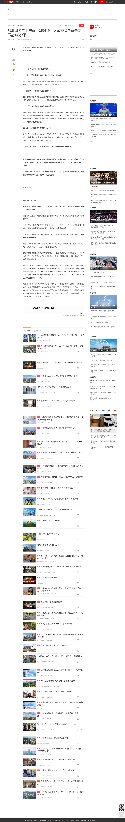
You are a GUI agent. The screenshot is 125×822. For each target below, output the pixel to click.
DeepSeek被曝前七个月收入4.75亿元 (101, 322)
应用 (23, 2)
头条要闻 (93, 101)
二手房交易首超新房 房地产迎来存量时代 (57, 770)
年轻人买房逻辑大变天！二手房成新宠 (56, 624)
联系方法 (56, 820)
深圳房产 (93, 36)
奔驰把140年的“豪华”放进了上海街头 (101, 360)
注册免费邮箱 (109, 2)
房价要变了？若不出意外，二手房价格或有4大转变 (61, 362)
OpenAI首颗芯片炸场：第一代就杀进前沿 (102, 327)
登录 (102, 2)
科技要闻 (93, 293)
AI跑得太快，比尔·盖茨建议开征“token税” (103, 190)
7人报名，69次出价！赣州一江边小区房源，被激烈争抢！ (60, 656)
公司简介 (50, 820)
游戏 (91, 410)
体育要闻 (93, 207)
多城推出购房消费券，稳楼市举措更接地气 (58, 428)
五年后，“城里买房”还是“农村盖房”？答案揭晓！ (60, 499)
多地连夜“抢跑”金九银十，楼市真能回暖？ (54, 387)
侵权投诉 (99, 820)
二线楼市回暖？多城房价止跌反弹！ (55, 738)
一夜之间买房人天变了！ (51, 577)
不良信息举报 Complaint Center (83, 820)
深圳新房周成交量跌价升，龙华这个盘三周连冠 (103, 54)
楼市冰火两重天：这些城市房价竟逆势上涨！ (59, 376)
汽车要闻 (93, 336)
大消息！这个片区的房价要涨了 (43, 308)
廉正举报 (94, 820)
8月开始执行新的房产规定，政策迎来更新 (58, 681)
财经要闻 (93, 169)
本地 (97, 410)
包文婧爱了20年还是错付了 (98, 272)
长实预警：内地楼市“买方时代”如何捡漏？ (58, 488)
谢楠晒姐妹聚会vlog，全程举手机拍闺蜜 (102, 282)
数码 (115, 410)
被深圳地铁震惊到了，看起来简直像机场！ (58, 759)
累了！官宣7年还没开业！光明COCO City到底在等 (103, 58)
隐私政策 (72, 820)
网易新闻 (97, 25)
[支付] (92, 2)
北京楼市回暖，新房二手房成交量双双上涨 (58, 692)
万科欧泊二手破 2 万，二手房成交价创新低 (54, 510)
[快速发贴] (13, 49)
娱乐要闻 (93, 254)
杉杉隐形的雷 (95, 186)
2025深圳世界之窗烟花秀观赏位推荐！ (102, 62)
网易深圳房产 (16, 25)
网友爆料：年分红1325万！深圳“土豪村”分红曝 (103, 66)
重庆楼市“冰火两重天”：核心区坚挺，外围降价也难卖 (62, 452)
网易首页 (18, 2)
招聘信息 (61, 820)
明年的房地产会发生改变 (51, 520)
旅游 (109, 410)
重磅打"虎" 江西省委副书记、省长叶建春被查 (103, 130)
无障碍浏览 (29, 2)
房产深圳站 (80, 313)
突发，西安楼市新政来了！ (48, 545)
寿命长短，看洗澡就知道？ (52, 602)
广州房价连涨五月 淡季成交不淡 (54, 645)
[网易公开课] (80, 2)
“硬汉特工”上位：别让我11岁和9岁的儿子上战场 (56, 724)
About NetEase (43, 820)
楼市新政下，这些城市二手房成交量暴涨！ (58, 401)
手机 (103, 410)
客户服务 (66, 820)
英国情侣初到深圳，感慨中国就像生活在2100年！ (61, 567)
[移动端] (74, 2)
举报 (83, 39)
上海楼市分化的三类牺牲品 (48, 534)
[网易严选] (86, 2)
